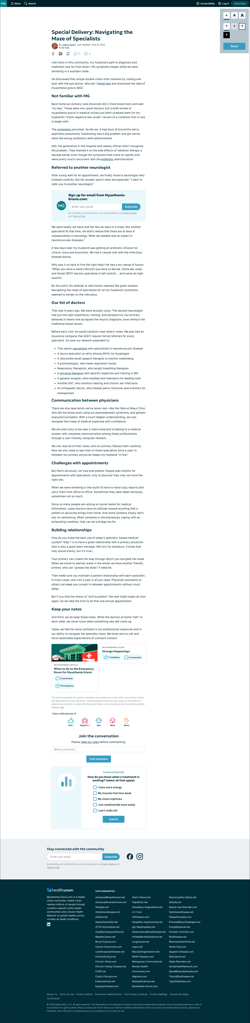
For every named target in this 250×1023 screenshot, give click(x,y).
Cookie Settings (158, 994)
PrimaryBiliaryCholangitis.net (184, 922)
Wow (111, 722)
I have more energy (110, 787)
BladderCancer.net (105, 936)
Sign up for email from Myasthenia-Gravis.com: (96, 197)
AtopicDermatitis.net (106, 922)
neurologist (80, 348)
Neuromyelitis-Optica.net (182, 897)
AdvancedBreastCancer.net (110, 897)
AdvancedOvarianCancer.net (110, 902)
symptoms (64, 129)
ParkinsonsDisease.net (181, 912)
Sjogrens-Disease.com (181, 951)
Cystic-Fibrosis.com (106, 976)
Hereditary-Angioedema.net (147, 907)
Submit (113, 819)
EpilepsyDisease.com (106, 986)
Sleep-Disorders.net (180, 961)
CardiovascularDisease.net (109, 951)
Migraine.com (139, 976)
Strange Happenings (116, 651)
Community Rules (179, 994)
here (62, 707)
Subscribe (239, 3)
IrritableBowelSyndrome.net (147, 936)
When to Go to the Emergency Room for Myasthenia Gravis (74, 670)
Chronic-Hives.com (105, 961)
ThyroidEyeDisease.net (181, 976)
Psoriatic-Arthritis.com (181, 931)
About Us (52, 994)
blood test (104, 83)
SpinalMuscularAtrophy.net (183, 971)
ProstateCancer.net (179, 926)
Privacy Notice (130, 213)
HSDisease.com (140, 916)
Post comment (99, 758)
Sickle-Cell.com (177, 946)
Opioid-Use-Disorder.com (183, 907)
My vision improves (110, 798)
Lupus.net (137, 946)
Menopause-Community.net (147, 961)
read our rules (90, 742)
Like (69, 722)
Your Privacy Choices (135, 994)
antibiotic (107, 159)
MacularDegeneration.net (146, 951)
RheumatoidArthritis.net (182, 941)
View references (63, 713)
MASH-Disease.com (143, 956)
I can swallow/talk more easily (116, 804)
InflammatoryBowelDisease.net (149, 931)
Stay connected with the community (75, 849)
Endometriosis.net (105, 981)
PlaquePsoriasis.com (180, 916)
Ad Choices (53, 998)
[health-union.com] (60, 891)
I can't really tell (107, 810)
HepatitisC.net (140, 902)
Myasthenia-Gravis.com (145, 986)
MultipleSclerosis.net (143, 981)
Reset (234, 46)
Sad (97, 722)
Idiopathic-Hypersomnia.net (147, 922)
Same (125, 722)
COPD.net (100, 971)
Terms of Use (78, 216)
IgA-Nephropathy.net (143, 926)
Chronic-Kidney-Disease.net (110, 966)
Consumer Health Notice (108, 994)
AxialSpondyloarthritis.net (109, 931)
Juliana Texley (69, 44)
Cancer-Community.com (108, 946)
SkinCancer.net (177, 956)
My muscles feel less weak (114, 793)
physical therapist (71, 373)
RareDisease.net (177, 936)
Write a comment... (65, 749)
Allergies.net (102, 907)
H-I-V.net (137, 912)
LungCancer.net (140, 941)
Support (84, 722)
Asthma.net (101, 916)
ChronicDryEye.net (105, 956)
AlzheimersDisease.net (107, 912)
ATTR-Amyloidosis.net (107, 926)
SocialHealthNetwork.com (183, 966)
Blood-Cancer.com (105, 941)
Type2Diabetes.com (180, 981)
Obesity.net (175, 902)
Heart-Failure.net (141, 897)
